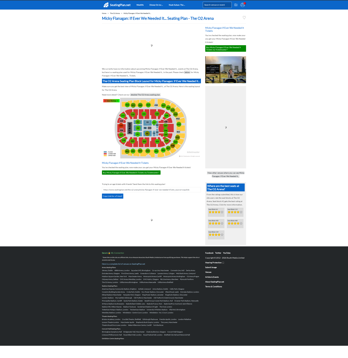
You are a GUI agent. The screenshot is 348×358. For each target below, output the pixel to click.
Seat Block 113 (232, 209)
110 (157, 114)
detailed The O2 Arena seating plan (145, 95)
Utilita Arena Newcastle (147, 282)
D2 (157, 125)
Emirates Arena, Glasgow (111, 273)
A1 (137, 134)
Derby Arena (190, 270)
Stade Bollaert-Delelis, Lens (135, 304)
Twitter (218, 253)
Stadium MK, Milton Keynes (112, 307)
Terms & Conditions (213, 286)
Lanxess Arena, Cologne (166, 273)
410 (177, 137)
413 (178, 119)
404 (147, 151)
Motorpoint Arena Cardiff (152, 276)
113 (123, 115)
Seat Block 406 (232, 221)
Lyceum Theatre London (110, 322)
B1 (147, 133)
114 (121, 121)
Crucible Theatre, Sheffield (131, 319)
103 (157, 141)
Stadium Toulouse (129, 307)
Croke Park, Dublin (133, 292)
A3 (138, 122)
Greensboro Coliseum (148, 273)
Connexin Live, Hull (177, 270)
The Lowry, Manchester (169, 322)
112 (132, 114)
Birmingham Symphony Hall (112, 332)
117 (121, 135)
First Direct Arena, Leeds (130, 273)
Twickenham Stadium (137, 310)
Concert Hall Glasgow (175, 332)
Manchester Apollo (127, 322)
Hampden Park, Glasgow (132, 295)
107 (165, 126)
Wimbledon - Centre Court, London (135, 313)
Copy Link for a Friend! (112, 196)
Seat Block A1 (213, 209)
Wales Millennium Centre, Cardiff (140, 325)
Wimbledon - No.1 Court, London (161, 313)
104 (166, 141)
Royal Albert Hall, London (132, 335)
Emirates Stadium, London (189, 292)
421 (133, 105)
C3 (154, 122)
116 (121, 130)
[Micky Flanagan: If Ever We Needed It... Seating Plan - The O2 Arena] (244, 19)
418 (156, 105)
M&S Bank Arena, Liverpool (185, 273)
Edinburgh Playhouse (150, 319)
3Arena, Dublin (107, 270)
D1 (157, 132)
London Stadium (108, 298)
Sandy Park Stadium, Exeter (133, 301)
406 (163, 150)
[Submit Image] (235, 4)
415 (172, 110)
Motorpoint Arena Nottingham (174, 276)
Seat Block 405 (213, 221)
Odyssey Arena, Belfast (110, 279)
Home (104, 13)
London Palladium (184, 319)
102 (144, 141)
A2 (138, 128)
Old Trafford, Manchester (143, 298)
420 (140, 105)
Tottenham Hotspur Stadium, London (115, 310)
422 (127, 105)
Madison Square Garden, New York (114, 276)
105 (165, 135)
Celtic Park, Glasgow (177, 289)
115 (121, 125)
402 (133, 151)
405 (156, 151)
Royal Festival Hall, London (152, 335)
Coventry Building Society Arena (113, 292)
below (187, 72)
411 (178, 132)
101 (132, 141)
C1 (154, 133)
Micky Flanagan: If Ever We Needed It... (137, 13)
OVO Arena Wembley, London (131, 279)
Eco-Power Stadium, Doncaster (153, 292)
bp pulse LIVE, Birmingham (140, 270)
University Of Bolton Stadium (157, 310)
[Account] (242, 4)
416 (168, 108)
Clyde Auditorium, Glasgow (156, 332)
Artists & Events (212, 277)
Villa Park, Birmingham (177, 310)
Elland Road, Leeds (172, 292)
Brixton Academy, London (111, 319)
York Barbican (158, 325)
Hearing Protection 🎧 (214, 262)
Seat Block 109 (213, 232)
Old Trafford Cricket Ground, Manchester (168, 298)
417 (163, 105)
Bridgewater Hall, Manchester (134, 332)
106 (165, 130)
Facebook (209, 253)
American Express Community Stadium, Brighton (119, 289)
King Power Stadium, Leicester (153, 295)
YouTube (226, 253)
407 (168, 148)
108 (165, 122)
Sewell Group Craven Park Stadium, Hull (159, 301)
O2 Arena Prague (193, 276)
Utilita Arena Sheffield (165, 282)
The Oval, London (165, 307)
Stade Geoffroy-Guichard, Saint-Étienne (178, 304)
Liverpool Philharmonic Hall (112, 335)
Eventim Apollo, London (168, 319)
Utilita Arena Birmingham (129, 282)
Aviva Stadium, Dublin (160, 289)
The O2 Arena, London (110, 282)
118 (123, 140)
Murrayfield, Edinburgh (123, 298)
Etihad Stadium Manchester (112, 295)
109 (166, 116)
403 (140, 151)
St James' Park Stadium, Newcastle (186, 301)
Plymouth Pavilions (187, 279)
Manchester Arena (135, 276)
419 (148, 105)
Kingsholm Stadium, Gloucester (176, 295)
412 (179, 124)
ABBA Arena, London (122, 270)
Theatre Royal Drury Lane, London (114, 325)
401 (127, 151)
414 (175, 114)
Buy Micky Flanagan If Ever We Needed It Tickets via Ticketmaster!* (131, 172)
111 (144, 114)
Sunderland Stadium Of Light (147, 307)
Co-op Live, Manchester (160, 270)
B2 (145, 128)
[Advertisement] (151, 45)
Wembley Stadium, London (111, 313)
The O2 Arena (115, 13)
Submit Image (211, 267)
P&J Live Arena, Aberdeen (169, 279)
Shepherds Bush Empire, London (147, 322)
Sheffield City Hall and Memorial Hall (177, 335)
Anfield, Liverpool (144, 289)
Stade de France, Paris (154, 304)
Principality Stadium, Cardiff (112, 301)
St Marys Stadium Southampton (113, 304)
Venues (208, 272)
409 (175, 142)
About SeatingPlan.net (214, 282)
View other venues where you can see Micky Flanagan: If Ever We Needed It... (225, 174)
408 (172, 146)
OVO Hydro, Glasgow (151, 279)
